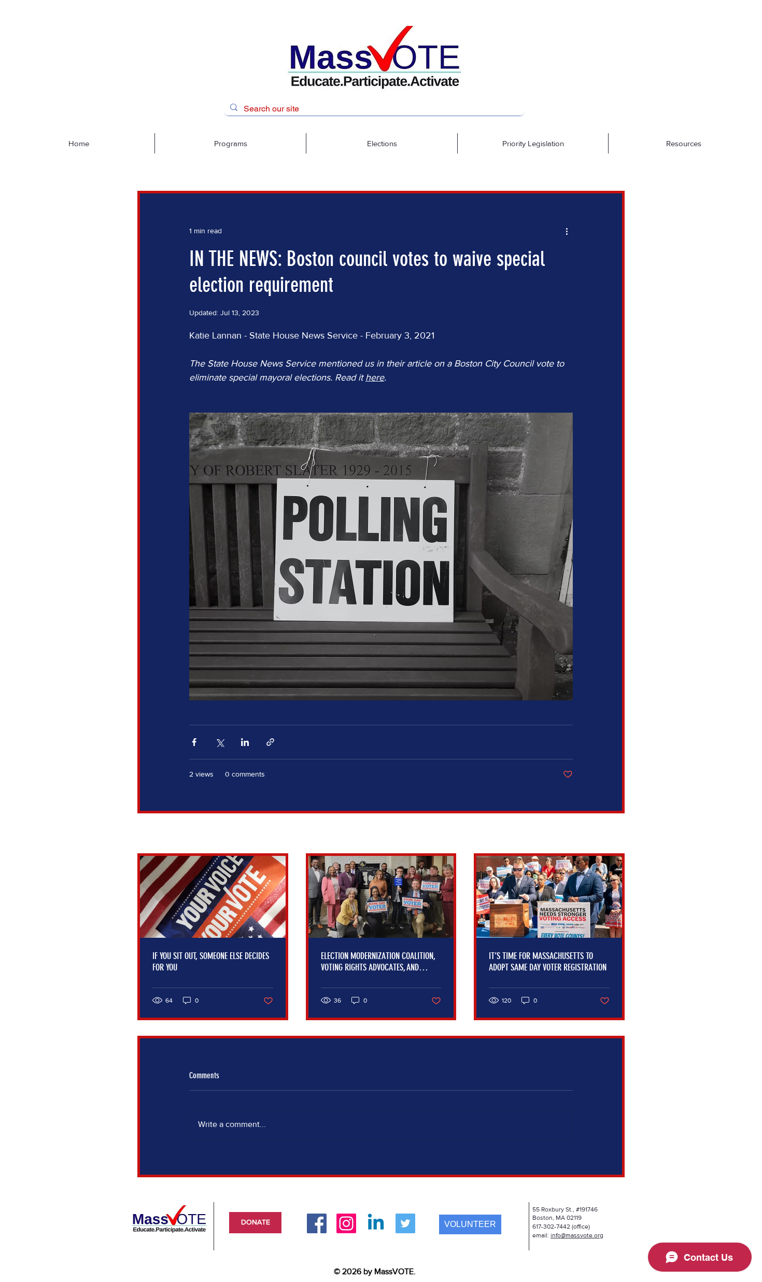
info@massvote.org (577, 1235)
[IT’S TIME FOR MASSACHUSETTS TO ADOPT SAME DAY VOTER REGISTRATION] (549, 897)
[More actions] (566, 230)
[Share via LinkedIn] (245, 742)
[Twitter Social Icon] (405, 1223)
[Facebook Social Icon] (317, 1223)
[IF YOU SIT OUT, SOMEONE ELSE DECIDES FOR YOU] (213, 897)
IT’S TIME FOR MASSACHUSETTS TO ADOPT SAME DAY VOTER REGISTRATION (547, 961)
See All (613, 834)
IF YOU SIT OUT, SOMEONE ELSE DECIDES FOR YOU (210, 961)
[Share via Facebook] (194, 742)
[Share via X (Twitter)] (219, 742)
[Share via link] (270, 742)
